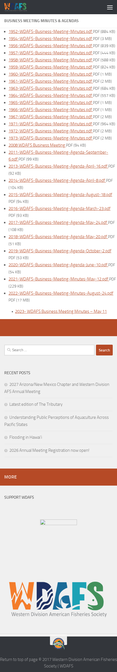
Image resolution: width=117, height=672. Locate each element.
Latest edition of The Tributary (35, 404)
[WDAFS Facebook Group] (58, 523)
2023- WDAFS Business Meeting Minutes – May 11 (61, 311)
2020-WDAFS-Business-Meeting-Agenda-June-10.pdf (58, 264)
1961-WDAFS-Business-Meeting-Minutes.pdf (51, 81)
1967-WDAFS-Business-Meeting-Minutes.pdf (51, 116)
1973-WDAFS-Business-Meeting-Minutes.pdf (51, 138)
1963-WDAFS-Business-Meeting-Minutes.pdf (51, 88)
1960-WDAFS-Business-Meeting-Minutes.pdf (51, 74)
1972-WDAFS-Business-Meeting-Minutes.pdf (51, 131)
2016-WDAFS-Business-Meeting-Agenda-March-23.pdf (59, 208)
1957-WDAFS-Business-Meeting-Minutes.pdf (51, 52)
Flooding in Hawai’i (25, 437)
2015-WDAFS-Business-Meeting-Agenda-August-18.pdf (60, 194)
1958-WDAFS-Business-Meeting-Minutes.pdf (51, 60)
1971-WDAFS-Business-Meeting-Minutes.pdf (51, 123)
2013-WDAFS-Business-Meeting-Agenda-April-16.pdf (58, 166)
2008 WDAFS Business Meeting (37, 145)
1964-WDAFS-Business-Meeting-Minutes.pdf (51, 95)
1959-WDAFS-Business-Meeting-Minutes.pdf (51, 67)
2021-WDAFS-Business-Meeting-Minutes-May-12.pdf (59, 279)
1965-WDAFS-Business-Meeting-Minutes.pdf (51, 102)
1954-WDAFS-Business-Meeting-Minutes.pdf (51, 38)
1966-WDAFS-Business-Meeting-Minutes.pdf (51, 109)
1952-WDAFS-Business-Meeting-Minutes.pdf (51, 31)
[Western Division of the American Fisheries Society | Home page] (20, 7)
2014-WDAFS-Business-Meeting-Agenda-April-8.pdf (57, 180)
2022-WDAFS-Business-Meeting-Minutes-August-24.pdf (61, 293)
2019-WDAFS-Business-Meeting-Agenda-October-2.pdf (60, 250)
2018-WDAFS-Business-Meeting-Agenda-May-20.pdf (58, 236)
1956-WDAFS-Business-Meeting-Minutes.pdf (51, 45)
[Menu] (110, 7)
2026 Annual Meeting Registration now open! (49, 450)
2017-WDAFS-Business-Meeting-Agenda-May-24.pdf (58, 222)
